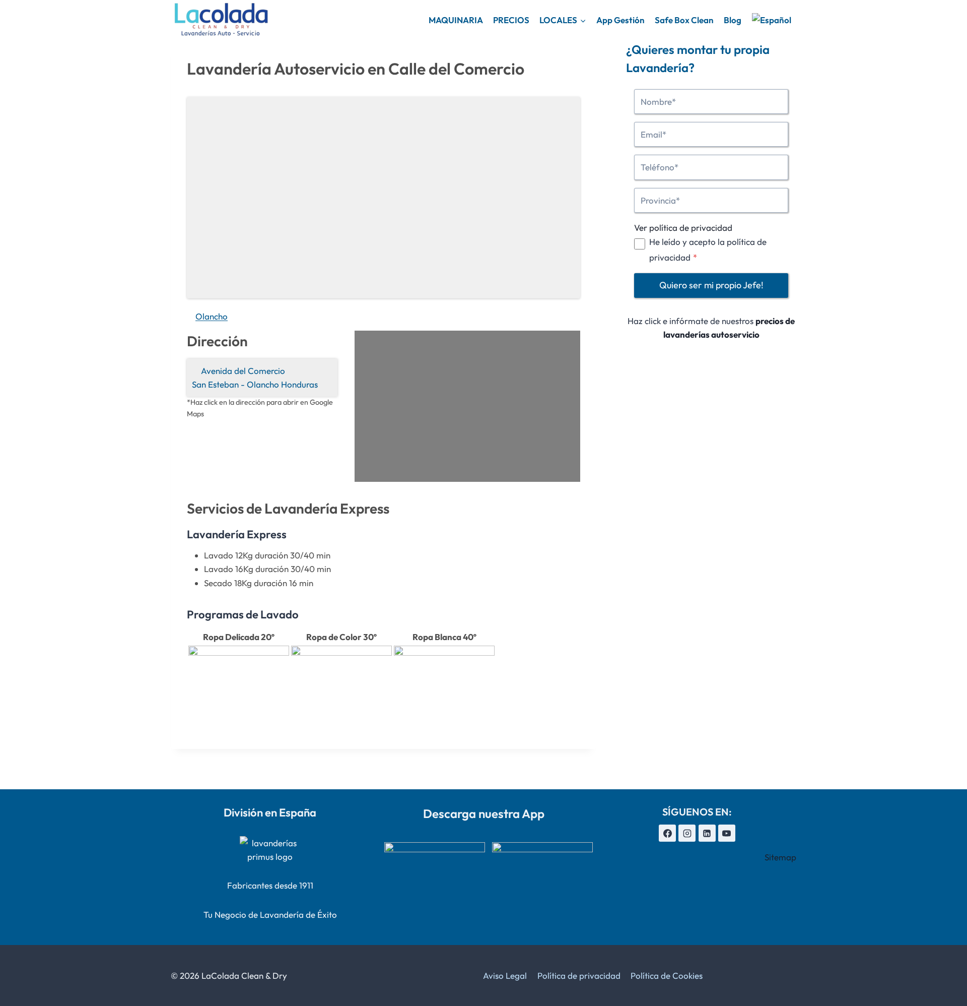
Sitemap (780, 857)
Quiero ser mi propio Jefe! (711, 285)
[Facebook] (667, 833)
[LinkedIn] (707, 833)
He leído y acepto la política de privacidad (708, 249)
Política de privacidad (578, 975)
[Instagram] (687, 833)
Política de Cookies (667, 975)
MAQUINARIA (456, 20)
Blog (732, 20)
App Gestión (620, 20)
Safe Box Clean (684, 20)
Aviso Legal (505, 975)
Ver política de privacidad (683, 227)
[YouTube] (726, 833)
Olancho (211, 316)
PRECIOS (511, 20)
